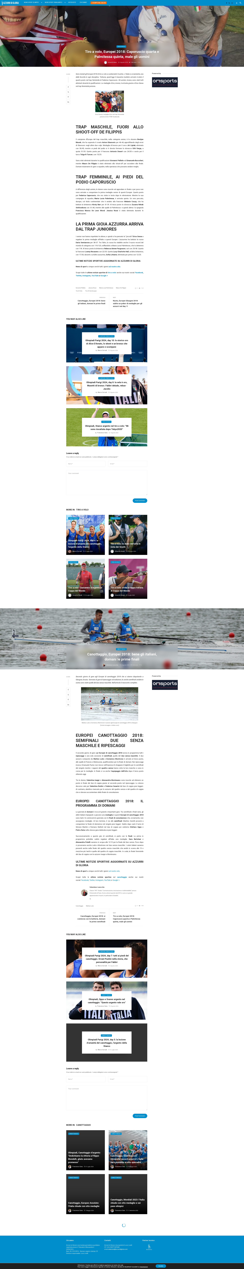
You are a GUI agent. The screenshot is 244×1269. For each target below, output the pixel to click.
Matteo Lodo (90, 906)
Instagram (86, 276)
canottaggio (79, 906)
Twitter (78, 276)
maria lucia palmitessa (106, 288)
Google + (104, 276)
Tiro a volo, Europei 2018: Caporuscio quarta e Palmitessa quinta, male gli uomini (126, 919)
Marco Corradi (102, 350)
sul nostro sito (114, 267)
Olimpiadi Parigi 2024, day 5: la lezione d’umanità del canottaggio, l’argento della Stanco (85, 543)
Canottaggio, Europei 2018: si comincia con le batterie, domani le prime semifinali (91, 919)
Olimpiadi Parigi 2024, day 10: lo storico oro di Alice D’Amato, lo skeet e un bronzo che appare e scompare (106, 343)
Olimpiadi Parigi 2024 (106, 336)
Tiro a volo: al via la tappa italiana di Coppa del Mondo (127, 589)
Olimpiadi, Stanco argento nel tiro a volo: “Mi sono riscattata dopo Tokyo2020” (106, 427)
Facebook (139, 273)
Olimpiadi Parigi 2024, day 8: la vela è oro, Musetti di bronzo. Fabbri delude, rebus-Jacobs (106, 385)
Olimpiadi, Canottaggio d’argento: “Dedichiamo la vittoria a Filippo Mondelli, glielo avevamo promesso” (84, 1157)
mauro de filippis (121, 288)
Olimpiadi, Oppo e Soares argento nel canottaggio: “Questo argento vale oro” (107, 1001)
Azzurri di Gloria (112, 62)
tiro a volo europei (91, 291)
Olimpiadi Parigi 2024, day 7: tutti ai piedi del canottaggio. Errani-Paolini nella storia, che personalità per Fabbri (107, 958)
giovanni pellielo (80, 288)
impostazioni (144, 1267)
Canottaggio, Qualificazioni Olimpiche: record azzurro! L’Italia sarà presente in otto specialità (127, 1159)
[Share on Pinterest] (68, 97)
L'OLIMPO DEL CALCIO (99, 3)
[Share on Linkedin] (68, 102)
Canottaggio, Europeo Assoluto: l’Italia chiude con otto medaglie (83, 1204)
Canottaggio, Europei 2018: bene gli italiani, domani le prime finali (91, 302)
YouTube (95, 276)
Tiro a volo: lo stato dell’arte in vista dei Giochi (125, 545)
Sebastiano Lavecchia (112, 665)
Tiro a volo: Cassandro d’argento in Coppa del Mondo (85, 589)
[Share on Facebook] (68, 87)
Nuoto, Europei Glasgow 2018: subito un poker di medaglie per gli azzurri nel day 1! (127, 303)
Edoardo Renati (120, 551)
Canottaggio (73, 518)
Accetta (161, 1266)
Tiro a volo (121, 46)
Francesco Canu (102, 432)
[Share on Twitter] (68, 92)
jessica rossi (92, 288)
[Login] (236, 3)
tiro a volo (112, 273)
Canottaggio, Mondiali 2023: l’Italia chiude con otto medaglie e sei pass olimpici (127, 1202)
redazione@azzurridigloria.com (118, 1249)
